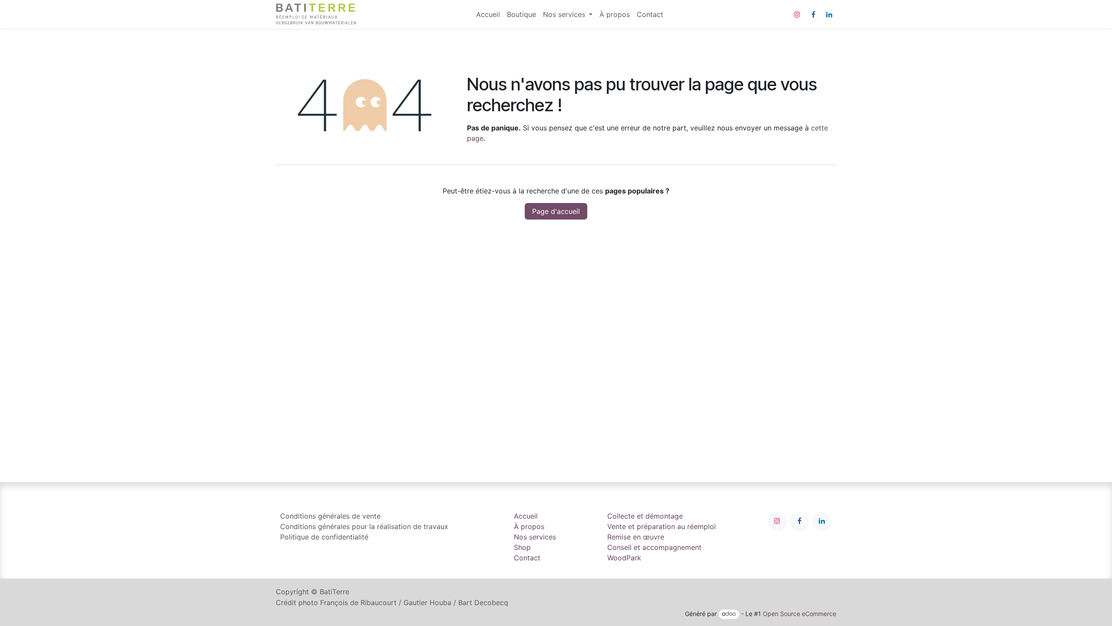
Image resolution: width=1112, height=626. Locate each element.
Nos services (535, 537)
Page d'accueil (556, 211)
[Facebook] (813, 14)
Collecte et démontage (645, 516)
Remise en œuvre (635, 537)
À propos (529, 526)
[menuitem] (488, 14)
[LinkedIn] (829, 14)
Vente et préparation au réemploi (661, 526)
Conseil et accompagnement (654, 547)
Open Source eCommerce (799, 613)
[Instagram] (797, 14)
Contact (527, 557)
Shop (522, 547)
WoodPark (624, 557)
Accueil (526, 516)
